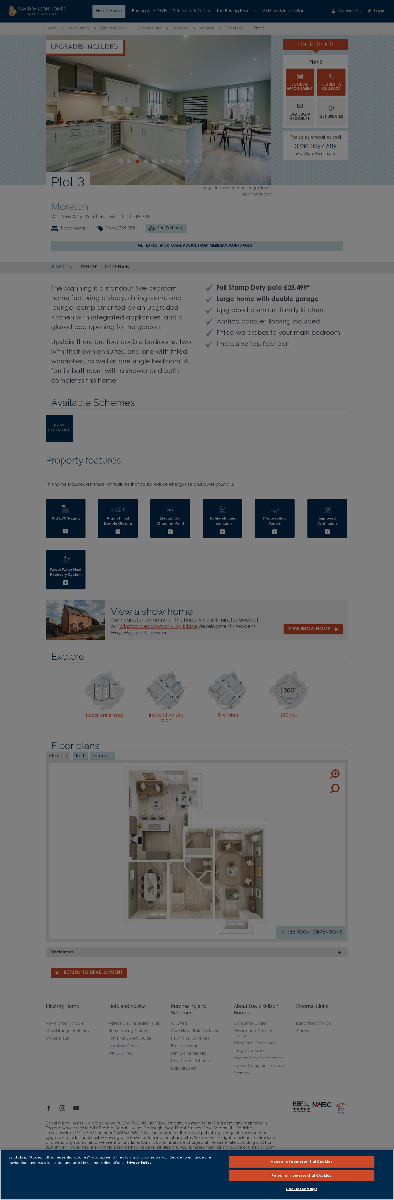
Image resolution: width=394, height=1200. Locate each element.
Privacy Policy (139, 1163)
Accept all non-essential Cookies (301, 1162)
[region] (197, 1175)
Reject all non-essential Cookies (301, 1176)
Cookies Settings (301, 1189)
